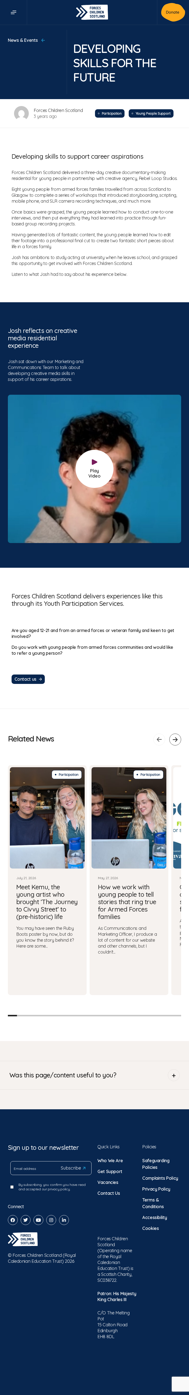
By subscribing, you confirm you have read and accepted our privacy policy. (52, 1186)
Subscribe (71, 1168)
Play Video (94, 473)
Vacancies (107, 1182)
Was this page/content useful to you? (62, 1075)
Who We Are (110, 1160)
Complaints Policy (160, 1178)
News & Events (23, 40)
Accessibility (154, 1217)
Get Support (109, 1171)
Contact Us (108, 1193)
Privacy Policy (156, 1189)
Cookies (150, 1228)
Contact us (25, 679)
